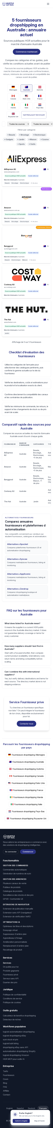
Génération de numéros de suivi (17, 873)
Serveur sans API (11, 978)
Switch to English (21, 1121)
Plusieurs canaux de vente (14, 883)
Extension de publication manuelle (18, 908)
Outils (32, 144)
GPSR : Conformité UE (13, 899)
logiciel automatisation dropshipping (19, 1031)
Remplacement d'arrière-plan (16, 946)
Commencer (28, 852)
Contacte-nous (26, 723)
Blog (5, 1083)
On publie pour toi (10, 967)
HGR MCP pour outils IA (14, 1059)
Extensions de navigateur (16, 904)
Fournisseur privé (10, 974)
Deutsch (31, 1108)
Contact (6, 1094)
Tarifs (5, 1071)
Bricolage (25, 135)
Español (20, 1108)
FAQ (5, 1087)
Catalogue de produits (12, 891)
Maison (33, 139)
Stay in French (39, 1121)
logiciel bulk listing (10, 1043)
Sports (22, 144)
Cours (5, 1079)
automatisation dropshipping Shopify (19, 1051)
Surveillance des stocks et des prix (18, 895)
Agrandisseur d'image (12, 938)
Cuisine (45, 139)
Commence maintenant (26, 52)
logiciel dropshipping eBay (14, 1035)
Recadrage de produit (12, 949)
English (9, 1108)
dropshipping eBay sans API (15, 1047)
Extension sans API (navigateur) (17, 912)
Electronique (40, 135)
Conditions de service (12, 998)
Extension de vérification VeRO (17, 916)
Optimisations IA (11, 922)
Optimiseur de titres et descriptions (18, 926)
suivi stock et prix (10, 1039)
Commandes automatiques (15, 869)
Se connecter (11, 852)
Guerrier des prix (10, 982)
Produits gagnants (11, 970)
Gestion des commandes (15, 865)
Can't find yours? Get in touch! (34, 115)
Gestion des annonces (14, 879)
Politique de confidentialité (14, 994)
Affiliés (6, 1091)
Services (7, 963)
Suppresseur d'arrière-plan (14, 934)
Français (43, 1108)
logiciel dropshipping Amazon (16, 1055)
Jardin (21, 139)
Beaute (12, 135)
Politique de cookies (12, 1002)
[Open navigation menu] (48, 4)
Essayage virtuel (10, 930)
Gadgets (9, 139)
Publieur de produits (11, 887)
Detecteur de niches (12, 1019)
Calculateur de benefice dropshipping (19, 1015)
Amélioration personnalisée (15, 942)
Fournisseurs (8, 1075)
